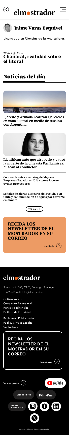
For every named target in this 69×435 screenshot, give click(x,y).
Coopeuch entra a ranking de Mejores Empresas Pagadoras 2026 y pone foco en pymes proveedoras (31, 180)
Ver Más (33, 208)
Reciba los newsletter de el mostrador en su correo (31, 231)
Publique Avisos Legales (17, 322)
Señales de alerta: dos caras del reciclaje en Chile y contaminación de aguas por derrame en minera (34, 197)
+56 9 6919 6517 (12, 292)
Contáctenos (10, 326)
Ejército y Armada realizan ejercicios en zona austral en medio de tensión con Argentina (33, 121)
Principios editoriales (15, 307)
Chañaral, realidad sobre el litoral (32, 58)
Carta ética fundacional (17, 303)
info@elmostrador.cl (33, 292)
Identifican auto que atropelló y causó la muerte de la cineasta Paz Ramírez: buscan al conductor (34, 163)
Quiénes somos (12, 299)
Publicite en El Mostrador (18, 318)
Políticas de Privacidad (16, 312)
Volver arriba (11, 383)
